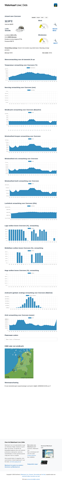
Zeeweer (31, 474)
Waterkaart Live (24, 474)
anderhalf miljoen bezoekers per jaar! (31, 476)
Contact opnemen (31, 455)
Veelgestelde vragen (32, 464)
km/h (42, 17)
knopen (38, 17)
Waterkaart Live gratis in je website (14, 465)
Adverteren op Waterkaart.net (12, 467)
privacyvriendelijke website (33, 479)
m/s (46, 17)
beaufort (34, 17)
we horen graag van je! (15, 461)
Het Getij (43, 474)
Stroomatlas (36, 474)
